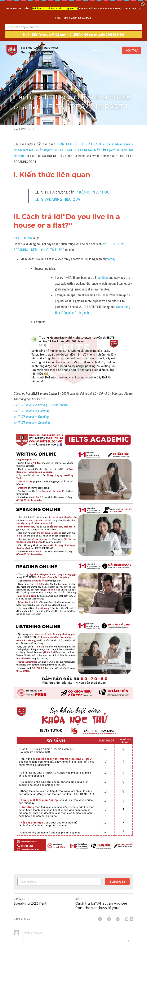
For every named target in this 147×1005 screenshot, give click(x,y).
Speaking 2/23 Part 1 (31, 903)
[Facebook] (100, 919)
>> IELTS (20, 422)
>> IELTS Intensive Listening (31, 411)
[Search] (114, 50)
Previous (20, 899)
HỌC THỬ (131, 50)
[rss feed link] (131, 919)
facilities (102, 277)
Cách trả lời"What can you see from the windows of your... (101, 905)
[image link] (11, 50)
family (111, 259)
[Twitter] (109, 919)
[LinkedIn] (118, 919)
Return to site (23, 919)
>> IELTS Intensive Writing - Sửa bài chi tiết (41, 405)
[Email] (126, 919)
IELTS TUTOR (23, 238)
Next (77, 899)
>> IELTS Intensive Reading (31, 416)
